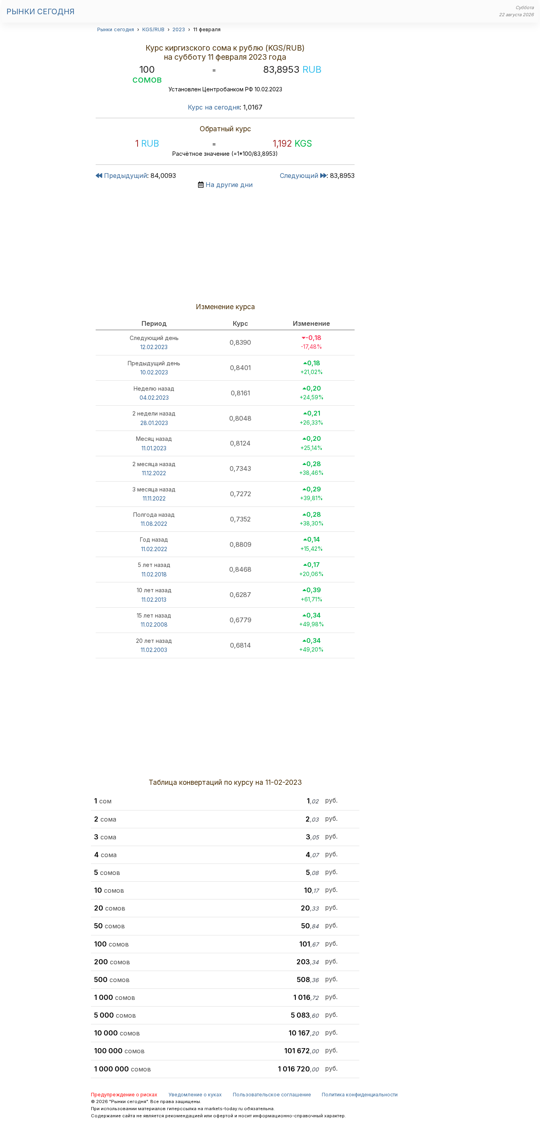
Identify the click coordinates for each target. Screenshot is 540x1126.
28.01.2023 (154, 422)
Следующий (300, 175)
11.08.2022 (154, 523)
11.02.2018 (154, 574)
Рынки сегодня (40, 11)
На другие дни (229, 185)
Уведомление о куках (195, 1095)
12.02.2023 (154, 347)
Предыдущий (124, 175)
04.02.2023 (154, 397)
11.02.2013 (154, 599)
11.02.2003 (154, 649)
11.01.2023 (154, 448)
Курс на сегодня (214, 107)
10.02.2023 (154, 372)
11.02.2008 (154, 624)
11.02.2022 (154, 549)
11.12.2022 (154, 473)
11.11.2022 (154, 498)
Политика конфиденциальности (360, 1095)
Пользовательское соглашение (272, 1095)
